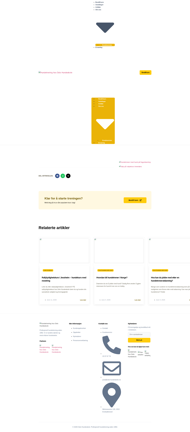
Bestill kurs (99, 2)
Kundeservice (107, 45)
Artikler (98, 7)
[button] (103, 73)
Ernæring (98, 47)
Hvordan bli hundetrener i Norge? (111, 277)
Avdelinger (99, 5)
